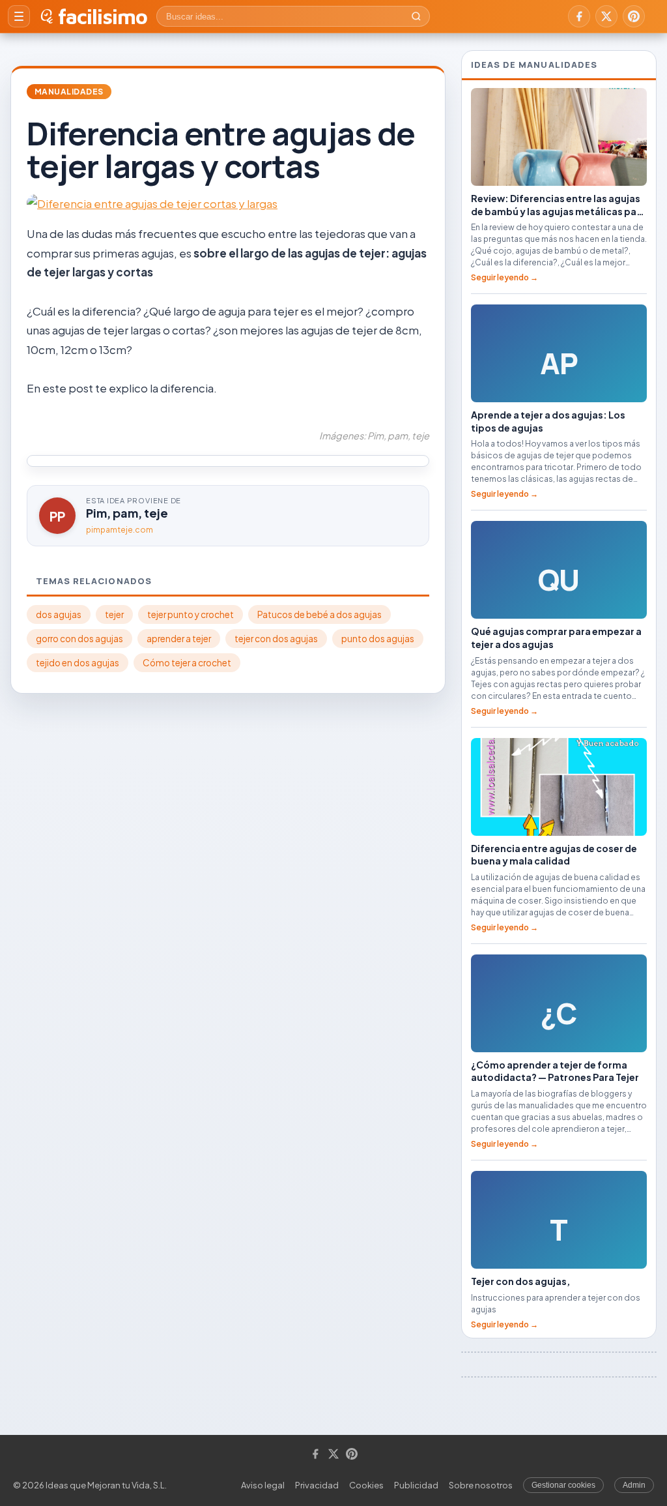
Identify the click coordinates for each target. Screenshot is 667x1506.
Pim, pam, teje (127, 512)
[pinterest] (634, 16)
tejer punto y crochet (190, 614)
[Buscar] (416, 16)
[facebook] (579, 16)
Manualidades (69, 91)
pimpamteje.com (119, 530)
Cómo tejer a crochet (187, 662)
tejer (114, 614)
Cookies (366, 1485)
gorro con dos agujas (79, 638)
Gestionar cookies (563, 1485)
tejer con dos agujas (276, 638)
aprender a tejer (179, 638)
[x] (606, 16)
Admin (634, 1485)
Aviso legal (263, 1485)
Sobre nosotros (481, 1485)
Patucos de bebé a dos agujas (319, 614)
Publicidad (416, 1485)
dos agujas (58, 614)
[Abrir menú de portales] (19, 16)
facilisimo (102, 16)
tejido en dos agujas (77, 662)
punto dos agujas (377, 638)
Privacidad (317, 1485)
